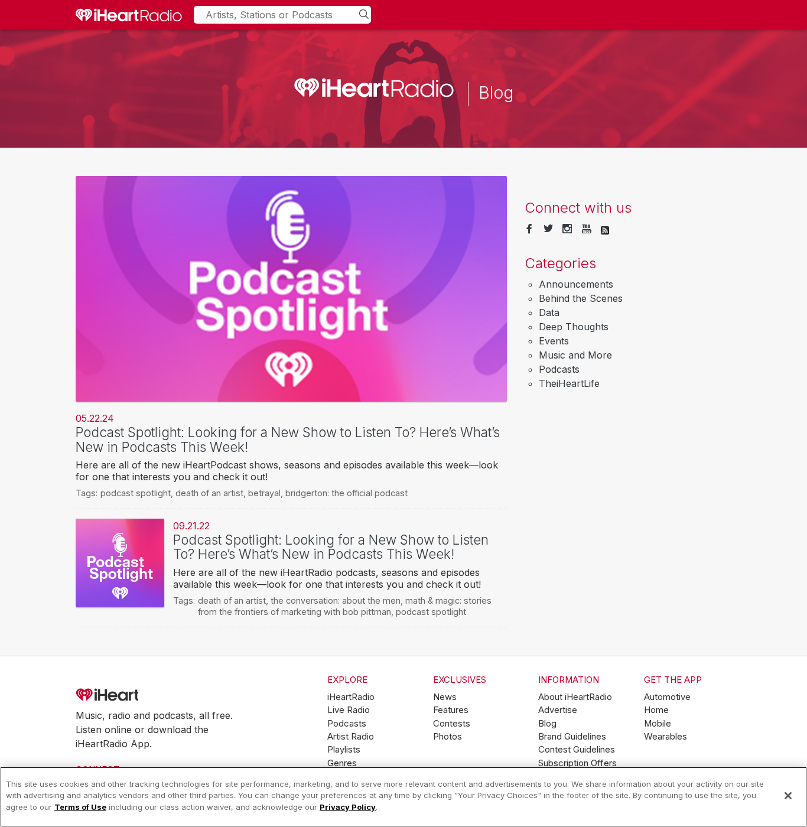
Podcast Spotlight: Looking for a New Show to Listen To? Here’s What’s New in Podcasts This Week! (288, 439)
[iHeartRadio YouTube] (586, 229)
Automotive (667, 697)
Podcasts (559, 369)
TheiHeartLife (569, 383)
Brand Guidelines (572, 736)
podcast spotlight (135, 493)
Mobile (657, 723)
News (445, 697)
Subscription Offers (577, 763)
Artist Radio (350, 736)
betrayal (264, 493)
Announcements (576, 284)
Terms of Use (80, 807)
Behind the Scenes (581, 298)
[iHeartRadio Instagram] (567, 229)
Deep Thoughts (573, 327)
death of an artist (209, 493)
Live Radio (348, 710)
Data (549, 312)
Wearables (665, 736)
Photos (447, 736)
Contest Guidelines (576, 749)
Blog (547, 723)
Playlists (343, 749)
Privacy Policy (348, 807)
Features (450, 710)
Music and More (575, 355)
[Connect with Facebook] (529, 229)
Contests (451, 723)
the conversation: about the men (336, 600)
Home (656, 710)
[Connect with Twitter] (548, 229)
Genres (342, 763)
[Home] (129, 15)
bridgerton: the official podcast (346, 493)
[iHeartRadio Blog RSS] (605, 229)
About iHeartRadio (575, 697)
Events (554, 341)
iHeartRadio (141, 695)
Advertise (557, 710)
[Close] (788, 796)
